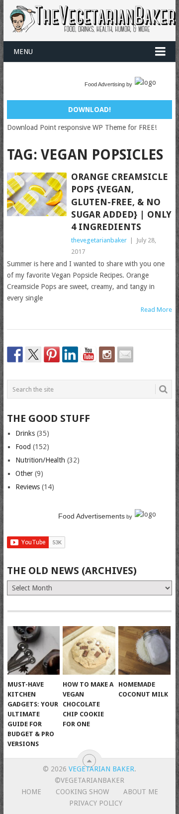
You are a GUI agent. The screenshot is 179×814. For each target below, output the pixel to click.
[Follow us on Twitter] (33, 354)
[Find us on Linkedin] (70, 354)
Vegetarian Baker (101, 769)
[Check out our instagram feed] (107, 354)
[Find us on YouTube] (88, 354)
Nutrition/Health (40, 460)
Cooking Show (82, 792)
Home (31, 792)
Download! (89, 110)
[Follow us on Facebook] (15, 354)
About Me (140, 792)
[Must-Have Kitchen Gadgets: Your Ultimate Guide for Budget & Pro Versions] (33, 650)
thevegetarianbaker (99, 240)
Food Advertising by (108, 84)
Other (24, 473)
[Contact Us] (125, 354)
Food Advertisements (91, 516)
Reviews (27, 487)
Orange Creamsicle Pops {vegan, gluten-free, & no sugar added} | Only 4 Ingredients (121, 202)
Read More (156, 309)
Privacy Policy (95, 803)
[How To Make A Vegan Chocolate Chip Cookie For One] (89, 650)
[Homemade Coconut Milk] (144, 650)
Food (23, 447)
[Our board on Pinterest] (52, 354)
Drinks (25, 433)
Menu (23, 52)
